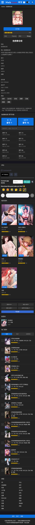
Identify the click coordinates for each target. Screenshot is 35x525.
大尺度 (20, 349)
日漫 (20, 495)
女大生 (9, 98)
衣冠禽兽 (10, 320)
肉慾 (27, 377)
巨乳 (17, 359)
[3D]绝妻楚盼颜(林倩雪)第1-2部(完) (20, 422)
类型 (8, 308)
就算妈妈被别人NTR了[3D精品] (19, 384)
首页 (13, 516)
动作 (3, 98)
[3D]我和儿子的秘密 (16, 403)
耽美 (2, 506)
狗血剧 (25, 424)
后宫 (18, 452)
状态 (25, 304)
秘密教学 (13, 450)
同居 (2, 487)
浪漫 (3, 102)
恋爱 (21, 98)
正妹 (26, 98)
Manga (29, 36)
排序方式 (25, 308)
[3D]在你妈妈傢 (15, 338)
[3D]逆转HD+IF (15, 459)
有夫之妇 (26, 340)
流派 (9, 304)
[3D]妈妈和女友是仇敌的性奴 (19, 393)
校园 (20, 498)
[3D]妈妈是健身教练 (16, 412)
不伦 (17, 340)
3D (14, 340)
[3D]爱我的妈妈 (15, 347)
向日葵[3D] (14, 357)
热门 (17, 516)
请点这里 (26, 522)
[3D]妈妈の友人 (15, 366)
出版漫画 (21, 340)
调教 (9, 102)
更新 (22, 516)
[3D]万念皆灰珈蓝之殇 (17, 375)
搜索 (18, 311)
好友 (15, 98)
